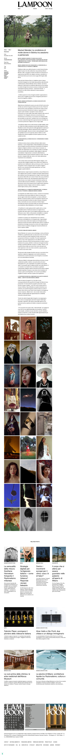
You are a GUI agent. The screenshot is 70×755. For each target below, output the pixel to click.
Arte (5, 68)
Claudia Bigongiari (8, 59)
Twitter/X (6, 76)
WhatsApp (6, 73)
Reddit (5, 78)
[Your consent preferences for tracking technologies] (2, 753)
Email (5, 75)
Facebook (6, 72)
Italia (9, 49)
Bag (50, 8)
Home (5, 49)
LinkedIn (6, 74)
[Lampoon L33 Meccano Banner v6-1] (35, 717)
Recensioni (6, 51)
